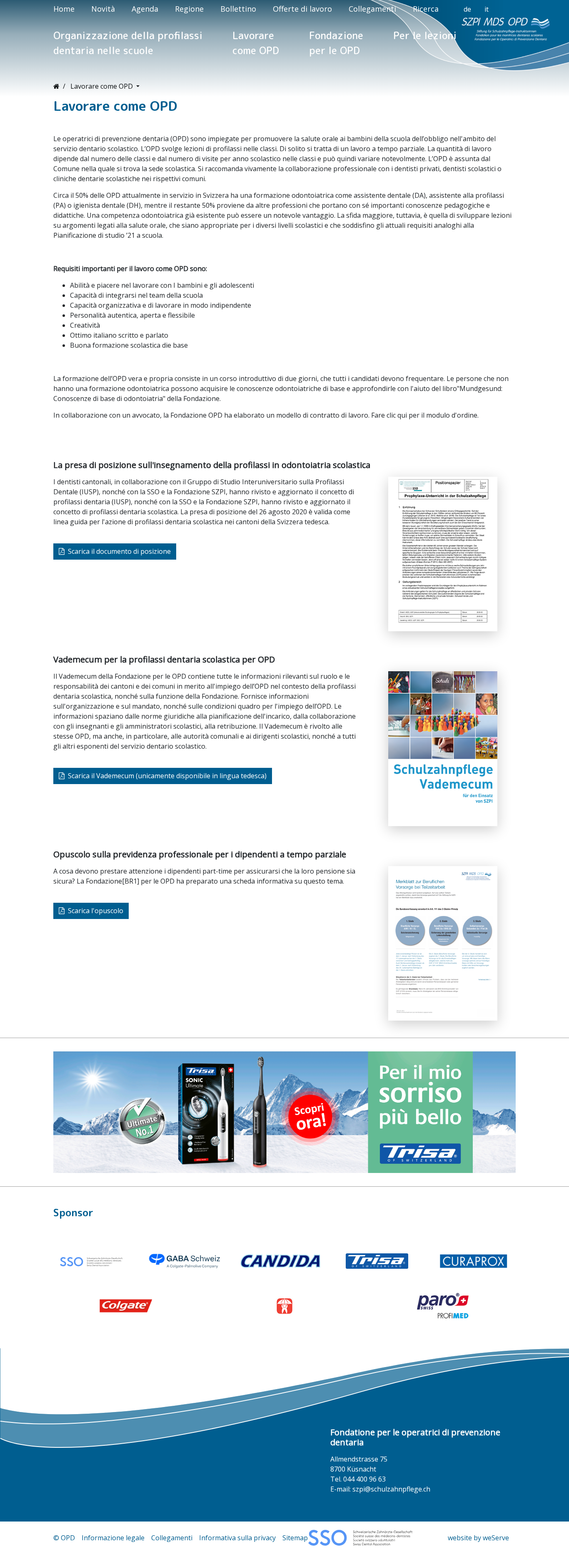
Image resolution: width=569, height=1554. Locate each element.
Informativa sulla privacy (237, 1537)
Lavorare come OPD (255, 42)
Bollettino (238, 9)
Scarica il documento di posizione (119, 551)
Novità (103, 9)
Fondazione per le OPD (336, 42)
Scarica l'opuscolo (95, 910)
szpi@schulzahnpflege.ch (391, 1489)
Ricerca (426, 9)
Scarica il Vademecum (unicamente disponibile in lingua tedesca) (167, 775)
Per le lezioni (425, 35)
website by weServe (478, 1537)
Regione (189, 9)
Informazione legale (113, 1537)
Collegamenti (372, 9)
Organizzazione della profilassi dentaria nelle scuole (127, 42)
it (486, 9)
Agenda (145, 9)
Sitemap (295, 1537)
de (467, 9)
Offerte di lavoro (302, 9)
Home (64, 9)
